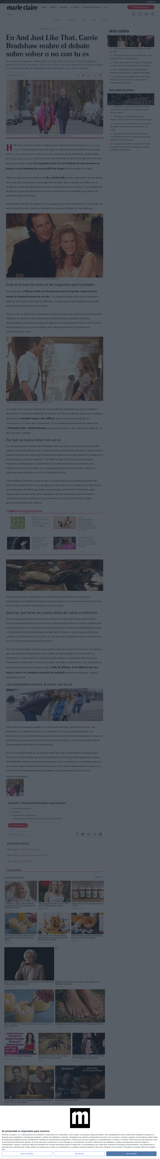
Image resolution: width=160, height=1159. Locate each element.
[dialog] (80, 1132)
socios (19, 1134)
